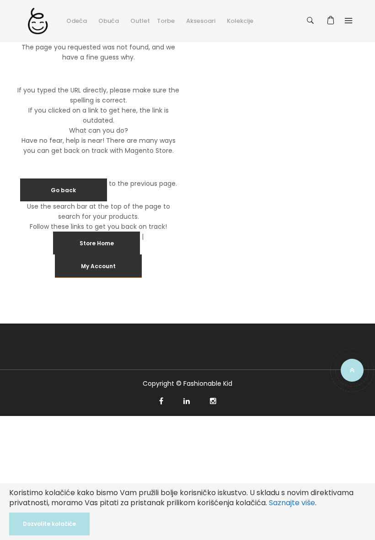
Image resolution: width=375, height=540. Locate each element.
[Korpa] (332, 20)
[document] (187, 511)
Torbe (166, 20)
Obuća (108, 20)
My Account (98, 266)
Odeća (76, 20)
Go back (63, 190)
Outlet (140, 20)
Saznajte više (292, 502)
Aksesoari (200, 20)
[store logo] (38, 20)
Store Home (97, 243)
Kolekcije (240, 20)
